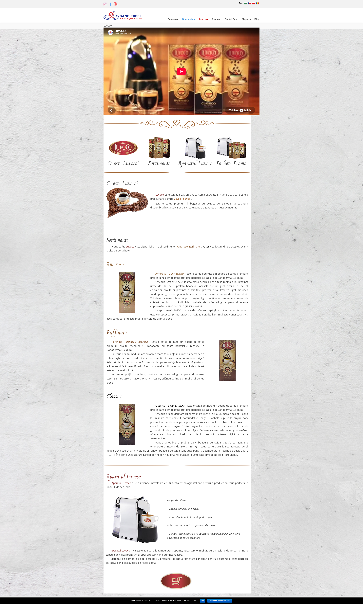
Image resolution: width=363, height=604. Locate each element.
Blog (256, 19)
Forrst (105, 4)
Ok (202, 601)
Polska (253, 3)
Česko (249, 3)
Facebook (110, 4)
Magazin (246, 19)
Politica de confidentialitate (220, 601)
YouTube (115, 4)
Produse (216, 19)
